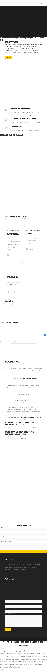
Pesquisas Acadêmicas (9, 590)
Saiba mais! (8, 57)
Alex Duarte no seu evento (9, 579)
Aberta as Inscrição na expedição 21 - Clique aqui (22, 38)
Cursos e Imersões (8, 585)
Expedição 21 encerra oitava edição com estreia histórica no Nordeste (33, 232)
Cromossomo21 (27, 639)
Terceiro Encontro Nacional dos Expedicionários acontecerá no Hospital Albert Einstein (13, 277)
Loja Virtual (7, 594)
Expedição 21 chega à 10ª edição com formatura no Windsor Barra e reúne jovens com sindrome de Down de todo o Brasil (13, 233)
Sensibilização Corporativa (10, 581)
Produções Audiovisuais (9, 592)
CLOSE (1, 669)
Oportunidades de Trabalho (10, 583)
